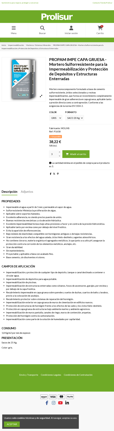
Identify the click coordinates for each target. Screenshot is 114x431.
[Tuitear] (54, 173)
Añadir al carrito (78, 154)
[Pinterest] (58, 173)
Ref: (51, 131)
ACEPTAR (12, 424)
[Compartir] (50, 173)
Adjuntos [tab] (27, 191)
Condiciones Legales (51, 374)
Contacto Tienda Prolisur (102, 3)
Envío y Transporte (28, 374)
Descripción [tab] (9, 191)
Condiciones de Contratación (78, 374)
